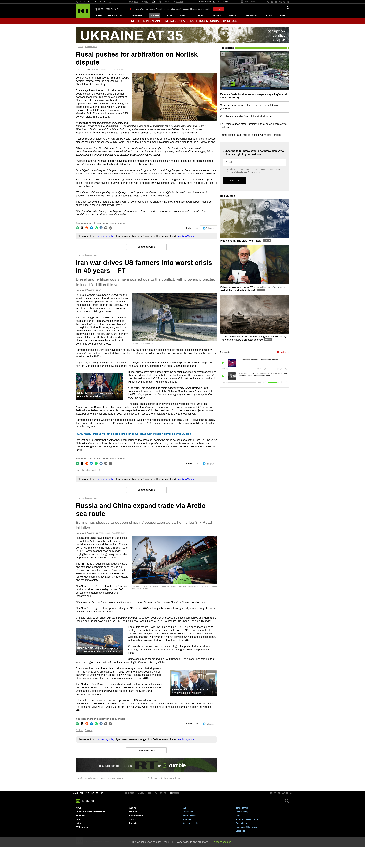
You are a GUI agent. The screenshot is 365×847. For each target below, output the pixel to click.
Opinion (232, 15)
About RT (240, 816)
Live (184, 808)
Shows (269, 15)
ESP (84, 2)
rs (102, 793)
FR (100, 2)
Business (155, 15)
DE (95, 2)
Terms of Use (242, 808)
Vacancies (240, 831)
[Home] (83, 11)
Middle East (89, 470)
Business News (91, 47)
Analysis (217, 15)
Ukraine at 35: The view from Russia (241, 240)
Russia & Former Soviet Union (109, 15)
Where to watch (189, 816)
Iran (78, 470)
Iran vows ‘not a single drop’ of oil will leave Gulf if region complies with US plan (133, 433)
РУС (90, 2)
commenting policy (105, 236)
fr (97, 793)
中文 (109, 2)
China (79, 730)
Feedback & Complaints (246, 827)
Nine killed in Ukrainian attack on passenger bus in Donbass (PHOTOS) (182, 20)
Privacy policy (242, 812)
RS (104, 2)
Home (80, 47)
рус (87, 793)
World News (137, 15)
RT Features (199, 15)
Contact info (241, 823)
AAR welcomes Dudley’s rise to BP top (164, 778)
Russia (88, 730)
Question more (107, 9)
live (218, 9)
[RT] (133, 2)
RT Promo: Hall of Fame (247, 819)
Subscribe (234, 180)
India (169, 15)
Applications (187, 812)
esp (81, 793)
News (78, 808)
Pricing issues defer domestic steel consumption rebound (99, 778)
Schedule (186, 819)
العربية (78, 2)
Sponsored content (191, 823)
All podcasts (283, 352)
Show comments (146, 247)
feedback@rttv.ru (186, 236)
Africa (182, 15)
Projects (283, 15)
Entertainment (251, 15)
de (92, 793)
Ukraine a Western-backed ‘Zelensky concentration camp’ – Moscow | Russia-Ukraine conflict (172, 9)
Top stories (227, 47)
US (99, 470)
